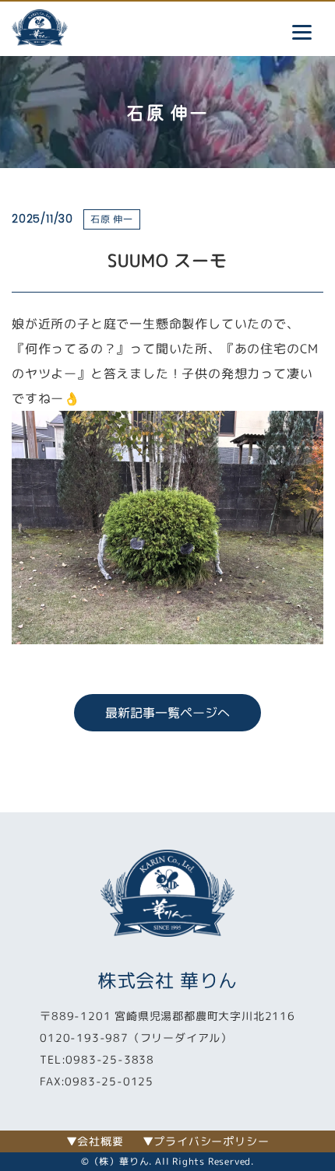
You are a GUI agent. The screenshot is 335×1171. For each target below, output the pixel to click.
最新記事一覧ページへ (167, 712)
